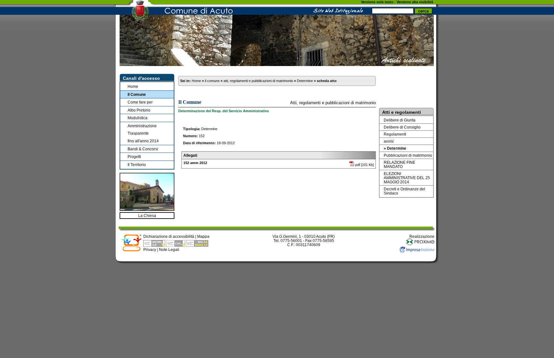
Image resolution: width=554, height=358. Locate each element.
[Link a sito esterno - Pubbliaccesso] (131, 250)
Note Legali (169, 249)
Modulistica (137, 118)
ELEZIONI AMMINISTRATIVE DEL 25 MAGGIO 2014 (407, 177)
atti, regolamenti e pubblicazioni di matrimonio (258, 81)
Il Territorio (137, 164)
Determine (305, 81)
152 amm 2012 (195, 163)
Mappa (203, 236)
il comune (212, 81)
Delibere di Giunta (400, 120)
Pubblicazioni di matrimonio (408, 155)
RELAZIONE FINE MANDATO (399, 164)
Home (133, 86)
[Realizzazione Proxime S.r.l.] (420, 244)
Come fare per (140, 102)
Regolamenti (395, 134)
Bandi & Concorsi (143, 149)
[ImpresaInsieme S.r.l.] (416, 251)
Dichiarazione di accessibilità (168, 236)
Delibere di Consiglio (402, 127)
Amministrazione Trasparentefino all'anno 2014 (143, 133)
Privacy (149, 249)
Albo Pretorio (139, 110)
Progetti (134, 156)
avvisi (389, 141)
